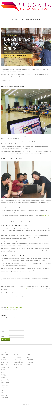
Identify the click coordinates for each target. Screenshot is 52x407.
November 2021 (4, 364)
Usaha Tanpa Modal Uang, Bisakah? (14, 307)
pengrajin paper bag (5, 237)
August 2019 (3, 387)
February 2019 (4, 397)
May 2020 (3, 372)
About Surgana (21, 14)
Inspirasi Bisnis (5, 303)
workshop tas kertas (18, 270)
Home (28, 357)
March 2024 (3, 359)
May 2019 (3, 392)
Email (2, 334)
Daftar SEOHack (29, 14)
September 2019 (4, 385)
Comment (3, 320)
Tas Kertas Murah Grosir (19, 352)
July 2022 (3, 361)
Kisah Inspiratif (12, 303)
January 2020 (3, 379)
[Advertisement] (45, 368)
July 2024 (3, 357)
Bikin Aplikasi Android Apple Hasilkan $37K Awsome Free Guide (18, 357)
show (8, 80)
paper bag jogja (45, 215)
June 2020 (3, 370)
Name (2, 331)
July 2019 (3, 389)
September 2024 (4, 356)
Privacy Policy (30, 362)
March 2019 (3, 395)
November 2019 (4, 382)
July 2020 (3, 369)
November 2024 (4, 354)
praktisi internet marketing (21, 288)
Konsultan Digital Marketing (41, 14)
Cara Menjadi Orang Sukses (11, 309)
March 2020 (3, 375)
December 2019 (4, 380)
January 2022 (3, 362)
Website (2, 336)
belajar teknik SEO (43, 207)
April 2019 (3, 394)
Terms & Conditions (31, 366)
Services (13, 14)
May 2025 (3, 352)
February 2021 (4, 366)
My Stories (16, 354)
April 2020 (3, 374)
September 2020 (4, 367)
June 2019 (3, 390)
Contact (8, 14)
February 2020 (4, 377)
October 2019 (4, 384)
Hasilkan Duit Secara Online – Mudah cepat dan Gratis (18, 366)
